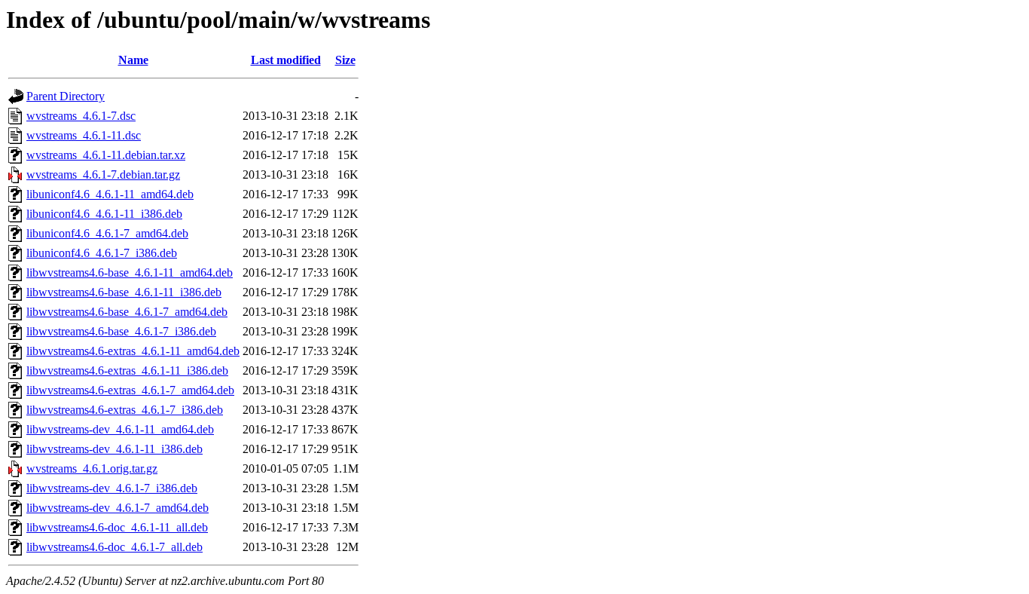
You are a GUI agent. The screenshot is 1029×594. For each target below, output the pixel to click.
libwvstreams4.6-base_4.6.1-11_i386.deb (123, 292)
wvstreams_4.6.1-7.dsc (81, 115)
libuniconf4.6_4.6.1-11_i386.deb (104, 213)
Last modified (286, 60)
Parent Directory (65, 96)
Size (345, 60)
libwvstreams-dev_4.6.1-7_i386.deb (111, 488)
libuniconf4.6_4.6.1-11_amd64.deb (110, 194)
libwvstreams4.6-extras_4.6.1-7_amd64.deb (130, 390)
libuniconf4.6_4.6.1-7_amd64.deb (107, 233)
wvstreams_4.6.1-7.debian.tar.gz (103, 174)
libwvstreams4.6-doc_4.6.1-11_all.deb (117, 527)
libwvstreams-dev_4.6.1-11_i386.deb (114, 448)
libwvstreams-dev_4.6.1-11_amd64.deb (120, 429)
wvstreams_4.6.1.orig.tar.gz (91, 468)
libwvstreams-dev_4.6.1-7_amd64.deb (117, 507)
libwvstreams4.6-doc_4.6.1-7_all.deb (114, 546)
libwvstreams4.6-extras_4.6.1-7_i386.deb (124, 409)
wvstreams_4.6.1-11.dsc (83, 135)
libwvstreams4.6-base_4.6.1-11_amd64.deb (129, 272)
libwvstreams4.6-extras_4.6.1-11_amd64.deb (133, 350)
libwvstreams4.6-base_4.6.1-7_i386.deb (121, 331)
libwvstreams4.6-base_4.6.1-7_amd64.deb (126, 311)
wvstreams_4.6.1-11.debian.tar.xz (105, 154)
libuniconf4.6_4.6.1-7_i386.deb (101, 252)
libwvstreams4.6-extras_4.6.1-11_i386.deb (127, 370)
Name (133, 60)
